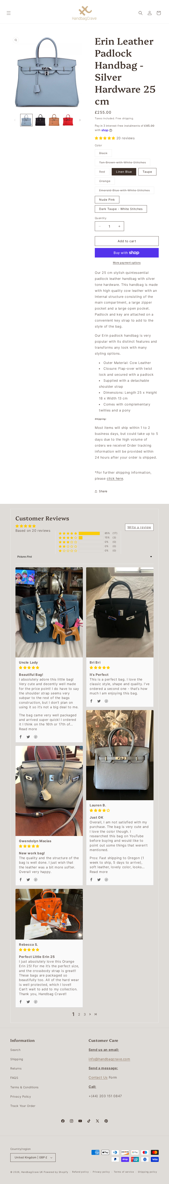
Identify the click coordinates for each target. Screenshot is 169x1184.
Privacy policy (101, 1171)
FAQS (14, 1077)
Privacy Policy (20, 1096)
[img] (49, 667)
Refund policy (80, 1171)
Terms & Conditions (24, 1087)
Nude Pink (107, 199)
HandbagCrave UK (32, 1172)
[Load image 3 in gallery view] (54, 120)
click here (115, 478)
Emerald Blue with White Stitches (126, 191)
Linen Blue (124, 171)
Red (104, 172)
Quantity (100, 218)
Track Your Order (22, 1106)
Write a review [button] (139, 527)
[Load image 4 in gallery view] (68, 120)
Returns (15, 1068)
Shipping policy (147, 1171)
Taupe (147, 171)
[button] (8, 13)
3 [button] (85, 1014)
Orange (107, 182)
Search (15, 1050)
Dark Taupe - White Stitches (121, 209)
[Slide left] (14, 120)
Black (105, 154)
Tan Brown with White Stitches (124, 163)
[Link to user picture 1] (49, 612)
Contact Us (98, 1077)
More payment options (127, 262)
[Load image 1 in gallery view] (26, 120)
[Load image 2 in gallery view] (40, 120)
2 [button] (79, 1014)
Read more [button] (28, 729)
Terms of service (124, 1171)
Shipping (16, 1059)
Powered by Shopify (56, 1172)
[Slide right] (79, 120)
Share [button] (103, 491)
